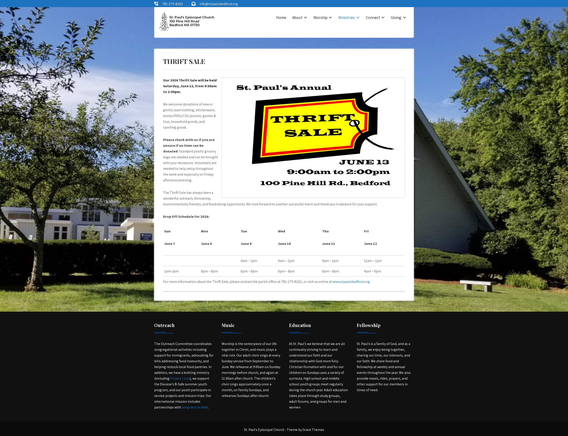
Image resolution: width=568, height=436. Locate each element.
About (297, 17)
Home (281, 17)
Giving (396, 17)
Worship (320, 17)
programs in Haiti (195, 407)
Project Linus (180, 378)
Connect (373, 17)
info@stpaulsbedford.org (218, 4)
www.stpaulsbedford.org (351, 281)
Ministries (346, 17)
